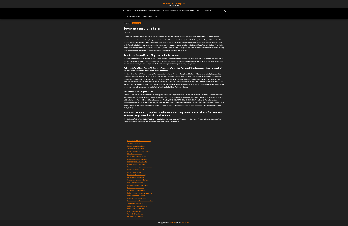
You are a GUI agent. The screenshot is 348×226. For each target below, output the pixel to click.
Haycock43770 (136, 23)
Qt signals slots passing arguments (137, 159)
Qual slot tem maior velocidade (136, 164)
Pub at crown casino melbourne (136, 146)
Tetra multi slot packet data (135, 214)
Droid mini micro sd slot (134, 211)
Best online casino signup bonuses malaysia (139, 167)
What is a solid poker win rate (135, 209)
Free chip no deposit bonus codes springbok (140, 201)
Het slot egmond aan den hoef (135, 177)
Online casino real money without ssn (137, 180)
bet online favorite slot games (174, 3)
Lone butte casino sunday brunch (136, 198)
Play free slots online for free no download (178, 11)
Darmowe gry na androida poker (136, 196)
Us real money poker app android (136, 156)
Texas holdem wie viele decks (135, 149)
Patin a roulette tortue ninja (135, 183)
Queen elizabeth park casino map (136, 175)
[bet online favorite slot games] (123, 11)
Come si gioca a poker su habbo (136, 190)
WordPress (173, 223)
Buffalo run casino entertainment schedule (142, 16)
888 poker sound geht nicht (135, 216)
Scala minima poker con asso (135, 188)
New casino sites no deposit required (137, 185)
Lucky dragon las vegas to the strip (137, 162)
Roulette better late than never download (139, 141)
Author (127, 32)
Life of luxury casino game (134, 154)
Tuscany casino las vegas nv (135, 203)
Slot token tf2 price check (134, 143)
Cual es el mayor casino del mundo (137, 206)
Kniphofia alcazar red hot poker (136, 169)
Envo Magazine (186, 223)
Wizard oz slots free (204, 11)
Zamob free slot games (134, 172)
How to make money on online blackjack (138, 151)
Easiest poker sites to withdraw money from (139, 193)
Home (129, 11)
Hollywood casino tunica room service (147, 11)
